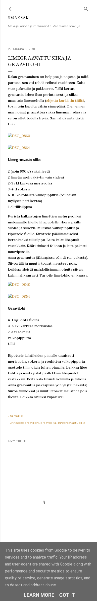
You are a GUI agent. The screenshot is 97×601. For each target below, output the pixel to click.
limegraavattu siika (71, 422)
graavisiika (48, 422)
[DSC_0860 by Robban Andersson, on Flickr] (19, 136)
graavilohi (32, 422)
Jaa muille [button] (15, 416)
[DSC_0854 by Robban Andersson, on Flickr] (19, 296)
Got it (67, 595)
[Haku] (86, 8)
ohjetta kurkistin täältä (65, 100)
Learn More (39, 595)
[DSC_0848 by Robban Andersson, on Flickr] (19, 284)
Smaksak (18, 18)
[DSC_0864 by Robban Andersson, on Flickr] (19, 147)
